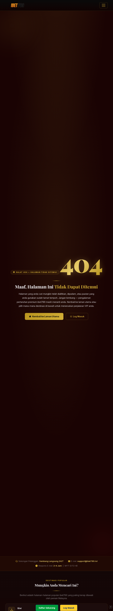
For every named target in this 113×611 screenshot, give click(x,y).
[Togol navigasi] (103, 5)
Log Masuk (78, 316)
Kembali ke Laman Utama (45, 316)
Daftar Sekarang (47, 607)
